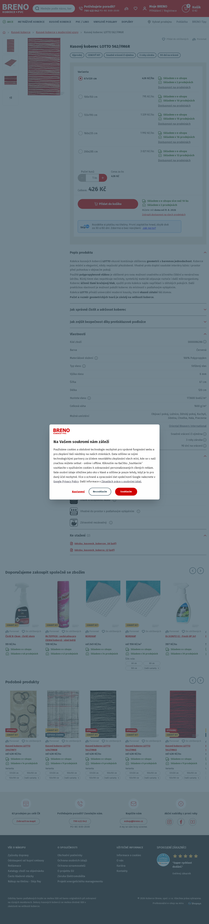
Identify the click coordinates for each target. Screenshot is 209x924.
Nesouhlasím (100, 491)
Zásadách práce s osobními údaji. (121, 481)
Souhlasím (126, 491)
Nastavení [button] (78, 491)
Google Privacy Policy (66, 481)
